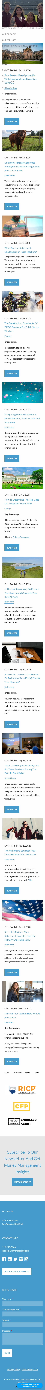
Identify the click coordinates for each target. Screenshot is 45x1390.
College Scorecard (21, 537)
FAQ (31, 76)
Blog (5, 76)
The (31, 880)
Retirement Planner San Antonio (20, 46)
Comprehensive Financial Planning (21, 52)
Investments (9, 175)
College (7, 508)
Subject (14, 1320)
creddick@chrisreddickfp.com (15, 1250)
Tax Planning (9, 58)
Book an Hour (28, 58)
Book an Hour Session (17, 1271)
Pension (7, 336)
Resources (8, 70)
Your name (16, 1299)
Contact (6, 88)
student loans (10, 778)
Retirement (9, 427)
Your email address (20, 1309)
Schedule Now (10, 99)
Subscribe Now (22, 1182)
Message (15, 1331)
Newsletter (18, 76)
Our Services (9, 40)
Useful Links (9, 82)
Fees (4, 64)
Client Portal (9, 94)
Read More (12, 121)
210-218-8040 (9, 1247)
